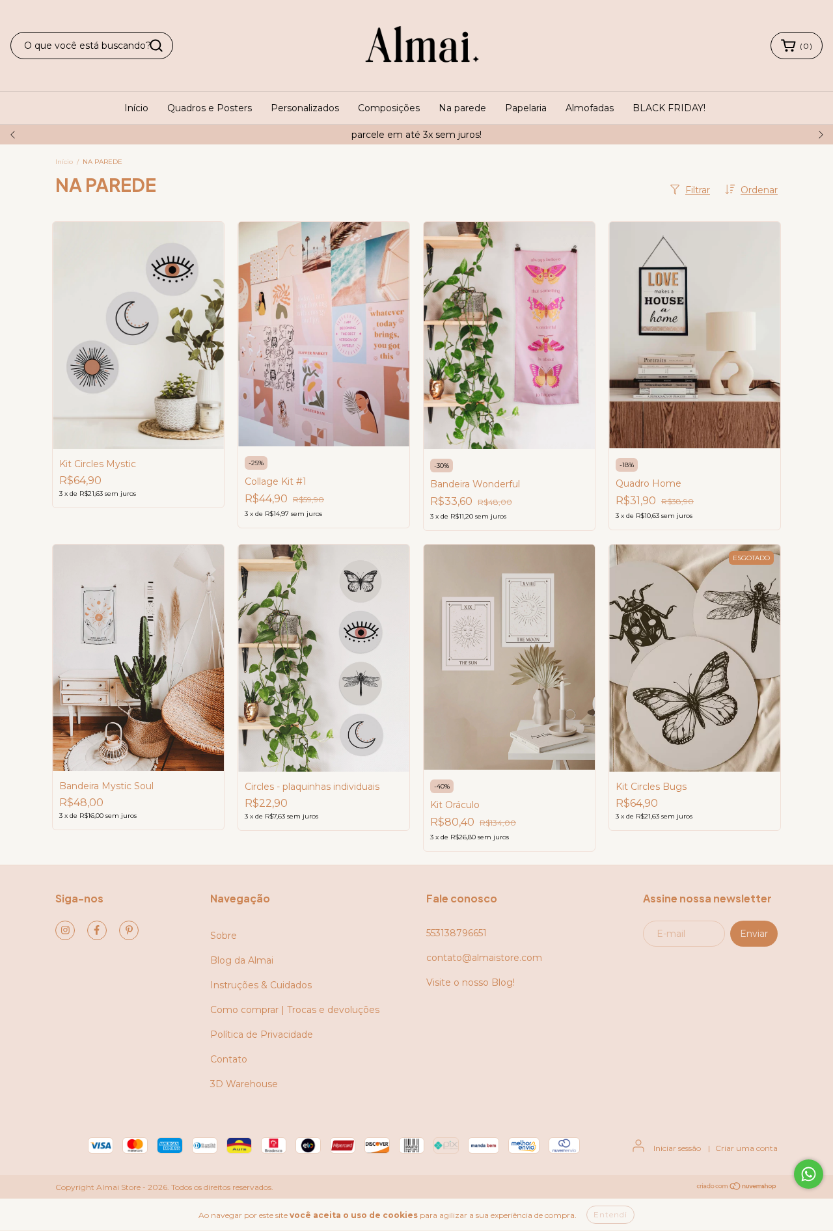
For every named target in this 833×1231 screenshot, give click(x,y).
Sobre (223, 935)
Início (136, 108)
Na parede (462, 108)
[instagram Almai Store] (65, 930)
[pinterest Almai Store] (129, 930)
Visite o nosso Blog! (470, 982)
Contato (228, 1059)
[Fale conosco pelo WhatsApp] (808, 1174)
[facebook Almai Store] (97, 930)
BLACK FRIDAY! (669, 108)
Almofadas (590, 108)
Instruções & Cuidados (261, 985)
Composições (389, 108)
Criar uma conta (746, 1148)
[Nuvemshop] (737, 1187)
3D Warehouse (244, 1084)
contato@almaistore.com (484, 958)
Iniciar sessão (677, 1148)
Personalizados (305, 108)
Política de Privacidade (261, 1034)
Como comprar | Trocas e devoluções (294, 1010)
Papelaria (526, 108)
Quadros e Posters (209, 108)
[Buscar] (156, 45)
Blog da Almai (241, 960)
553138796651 (456, 933)
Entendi (610, 1214)
